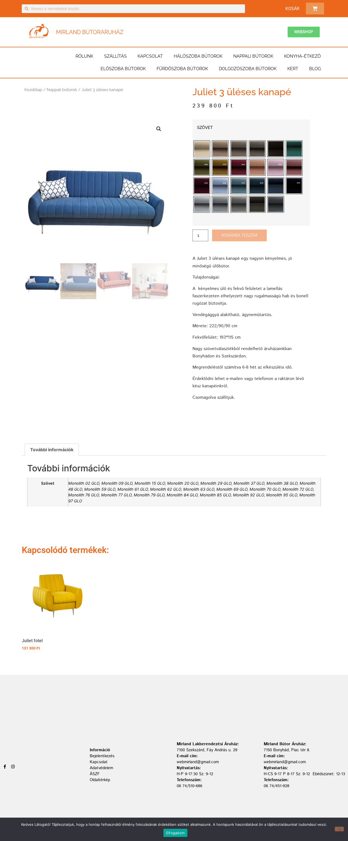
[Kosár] (315, 8)
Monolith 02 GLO (83, 483)
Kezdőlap (33, 89)
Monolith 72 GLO (297, 489)
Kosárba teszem (239, 235)
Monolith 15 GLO (150, 483)
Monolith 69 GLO (231, 489)
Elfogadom (175, 833)
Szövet (205, 128)
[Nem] (339, 829)
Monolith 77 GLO (116, 495)
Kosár (292, 8)
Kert (292, 68)
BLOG (315, 68)
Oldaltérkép (100, 780)
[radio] (202, 149)
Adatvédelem (101, 768)
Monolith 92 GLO (248, 495)
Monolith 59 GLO (99, 489)
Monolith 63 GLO (198, 489)
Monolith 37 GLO (249, 483)
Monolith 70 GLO (265, 489)
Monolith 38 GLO (281, 483)
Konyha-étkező (302, 56)
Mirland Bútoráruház (89, 32)
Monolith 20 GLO (182, 483)
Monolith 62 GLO (165, 489)
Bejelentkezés (102, 756)
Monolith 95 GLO (281, 495)
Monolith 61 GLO (132, 489)
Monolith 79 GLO (149, 495)
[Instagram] (13, 767)
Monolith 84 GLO (182, 495)
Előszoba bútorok (123, 68)
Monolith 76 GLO (83, 495)
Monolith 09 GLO (116, 483)
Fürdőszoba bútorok (182, 68)
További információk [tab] (51, 449)
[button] (159, 129)
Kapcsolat (150, 56)
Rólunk (84, 56)
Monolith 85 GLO (215, 495)
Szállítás (115, 56)
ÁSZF (95, 774)
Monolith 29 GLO (215, 483)
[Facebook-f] (5, 767)
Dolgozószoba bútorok (247, 68)
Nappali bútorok (253, 56)
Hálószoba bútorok (198, 56)
